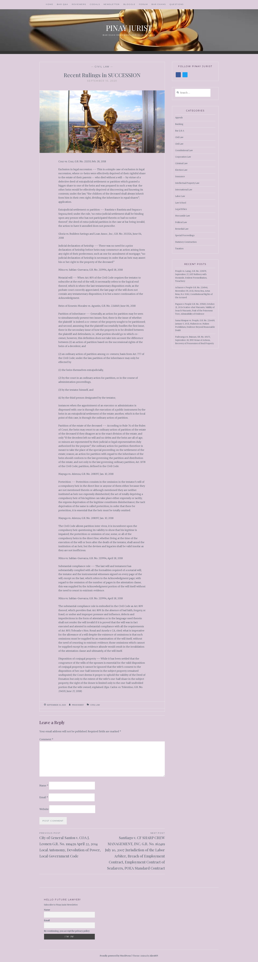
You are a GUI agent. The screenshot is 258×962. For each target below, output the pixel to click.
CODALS (95, 4)
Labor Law (180, 196)
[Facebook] (178, 74)
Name (43, 785)
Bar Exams (159, 4)
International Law (183, 189)
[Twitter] (185, 74)
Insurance (180, 176)
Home (49, 4)
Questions (176, 4)
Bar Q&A (62, 4)
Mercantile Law (182, 216)
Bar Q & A (179, 130)
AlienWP (154, 956)
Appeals (179, 117)
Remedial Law (181, 229)
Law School (180, 203)
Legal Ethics (181, 209)
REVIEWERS (79, 4)
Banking (179, 124)
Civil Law (102, 66)
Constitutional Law (184, 150)
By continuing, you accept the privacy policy (67, 931)
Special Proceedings (185, 235)
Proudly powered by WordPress (115, 956)
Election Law (181, 170)
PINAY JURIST (129, 28)
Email (43, 797)
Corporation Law (183, 157)
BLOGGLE (129, 4)
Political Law (181, 222)
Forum (143, 4)
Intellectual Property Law (187, 183)
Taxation (179, 248)
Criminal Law (181, 163)
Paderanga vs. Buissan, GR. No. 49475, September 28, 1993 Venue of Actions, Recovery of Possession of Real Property (194, 340)
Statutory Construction (186, 242)
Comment (46, 739)
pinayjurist (78, 705)
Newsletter (112, 4)
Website (44, 809)
